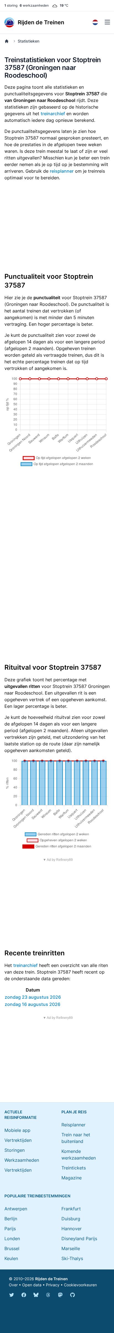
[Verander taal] (95, 22)
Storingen (14, 1150)
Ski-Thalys (72, 1258)
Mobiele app (17, 1130)
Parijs (10, 1228)
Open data (32, 1284)
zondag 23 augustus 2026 (33, 997)
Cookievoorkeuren (80, 1284)
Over (13, 1284)
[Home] (7, 41)
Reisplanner (73, 1124)
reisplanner (62, 171)
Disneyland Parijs (79, 1238)
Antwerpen (15, 1208)
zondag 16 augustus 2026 (32, 1004)
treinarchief (53, 113)
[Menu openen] (107, 22)
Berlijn (10, 1218)
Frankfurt (71, 1208)
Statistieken (28, 41)
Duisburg (70, 1218)
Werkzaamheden (21, 1160)
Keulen (11, 1258)
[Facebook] (24, 1295)
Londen (12, 1238)
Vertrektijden (18, 1140)
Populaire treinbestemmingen (37, 1195)
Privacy (52, 1284)
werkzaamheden (34, 5)
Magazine (71, 1177)
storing (10, 5)
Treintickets (73, 1168)
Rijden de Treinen (51, 1278)
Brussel (11, 1248)
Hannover (71, 1228)
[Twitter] (11, 1295)
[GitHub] (72, 1295)
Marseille (70, 1248)
